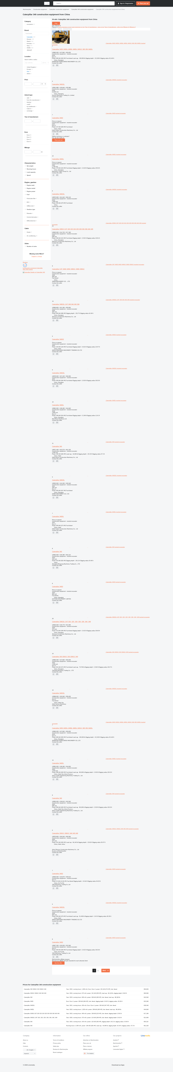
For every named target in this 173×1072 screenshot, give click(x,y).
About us (25, 1040)
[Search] (55, 3)
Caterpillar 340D (57, 118)
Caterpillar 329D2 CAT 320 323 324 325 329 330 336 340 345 (72, 229)
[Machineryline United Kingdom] (32, 3)
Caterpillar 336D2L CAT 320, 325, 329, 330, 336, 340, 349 (71, 622)
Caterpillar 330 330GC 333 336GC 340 (65, 657)
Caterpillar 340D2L (58, 84)
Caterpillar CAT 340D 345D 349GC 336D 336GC (68, 269)
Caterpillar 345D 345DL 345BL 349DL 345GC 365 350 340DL (72, 49)
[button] (53, 65)
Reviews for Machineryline (60, 1049)
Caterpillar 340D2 (58, 339)
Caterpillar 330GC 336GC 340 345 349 (65, 833)
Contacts (25, 1046)
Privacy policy (57, 1043)
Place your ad (58, 140)
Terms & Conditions (58, 1040)
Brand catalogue (57, 1052)
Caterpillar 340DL (58, 159)
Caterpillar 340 (57, 446)
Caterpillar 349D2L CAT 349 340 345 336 (65, 304)
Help (24, 1043)
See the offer (58, 963)
